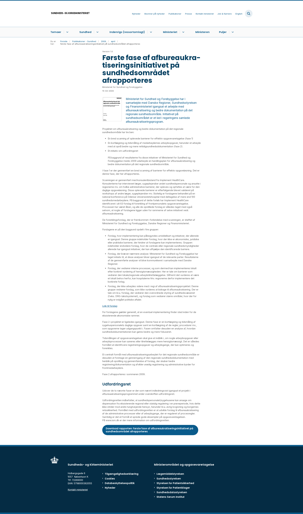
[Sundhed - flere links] (97, 32)
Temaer (55, 32)
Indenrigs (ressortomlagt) (127, 32)
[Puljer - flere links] (232, 32)
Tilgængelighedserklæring (118, 474)
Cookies (110, 478)
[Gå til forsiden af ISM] (70, 14)
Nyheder (110, 487)
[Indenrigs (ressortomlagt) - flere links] (150, 32)
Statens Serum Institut (170, 497)
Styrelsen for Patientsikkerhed (175, 483)
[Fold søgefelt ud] (248, 13)
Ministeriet (170, 32)
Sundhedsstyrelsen (169, 478)
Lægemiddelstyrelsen (170, 474)
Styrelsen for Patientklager (173, 487)
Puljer (223, 32)
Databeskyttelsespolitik (118, 483)
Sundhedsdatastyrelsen (172, 492)
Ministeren (202, 32)
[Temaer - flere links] (67, 32)
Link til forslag (109, 305)
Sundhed (85, 32)
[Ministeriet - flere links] (183, 32)
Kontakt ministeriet (78, 489)
